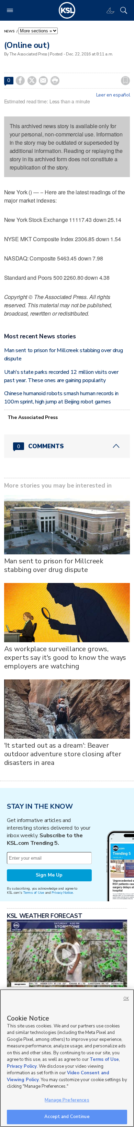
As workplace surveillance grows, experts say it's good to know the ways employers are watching (65, 657)
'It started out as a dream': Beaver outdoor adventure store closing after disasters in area (62, 754)
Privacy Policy (22, 1066)
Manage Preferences (67, 1100)
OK (126, 998)
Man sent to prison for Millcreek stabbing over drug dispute (54, 565)
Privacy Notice (62, 892)
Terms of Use (33, 892)
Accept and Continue (66, 1117)
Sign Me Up (49, 875)
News (10, 31)
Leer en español (113, 95)
